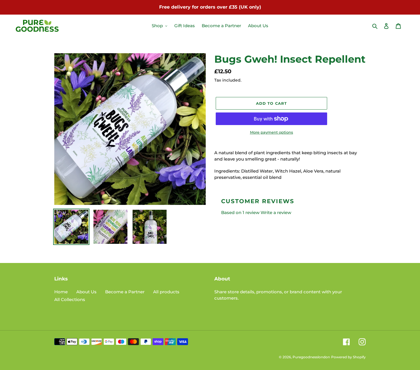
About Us (86, 291)
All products (166, 291)
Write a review (276, 212)
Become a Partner (125, 291)
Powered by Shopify (348, 357)
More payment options (271, 132)
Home (61, 291)
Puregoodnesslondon (311, 357)
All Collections (69, 299)
